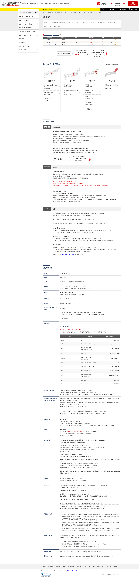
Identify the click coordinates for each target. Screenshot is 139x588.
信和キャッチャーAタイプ (79, 12)
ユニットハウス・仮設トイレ (26, 46)
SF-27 (48, 42)
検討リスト (124, 9)
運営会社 (55, 4)
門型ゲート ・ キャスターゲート (27, 16)
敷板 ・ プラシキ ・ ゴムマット (26, 35)
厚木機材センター (89, 109)
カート (106, 9)
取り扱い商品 (51, 12)
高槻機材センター (48, 93)
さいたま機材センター (90, 103)
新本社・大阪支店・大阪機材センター (50, 86)
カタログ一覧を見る (65, 53)
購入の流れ (40, 4)
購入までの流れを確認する (113, 65)
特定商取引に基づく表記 (68, 254)
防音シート (61, 26)
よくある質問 (134, 9)
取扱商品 (57, 566)
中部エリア (72, 81)
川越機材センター (89, 91)
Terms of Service (75, 570)
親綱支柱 (21, 39)
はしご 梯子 (90, 12)
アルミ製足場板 (102, 23)
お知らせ (50, 566)
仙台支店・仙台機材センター (111, 86)
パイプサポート (111, 23)
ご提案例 (64, 566)
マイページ (114, 9)
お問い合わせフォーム (62, 159)
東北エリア (112, 81)
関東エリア (92, 81)
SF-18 (48, 44)
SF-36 (48, 40)
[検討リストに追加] (102, 39)
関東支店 (89, 97)
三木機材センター (48, 99)
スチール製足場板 (91, 23)
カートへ (113, 40)
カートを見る (56, 35)
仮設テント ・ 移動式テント (26, 20)
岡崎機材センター (69, 86)
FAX (97, 54)
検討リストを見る (48, 35)
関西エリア (51, 81)
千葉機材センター (89, 86)
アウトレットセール (24, 50)
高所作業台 (22, 42)
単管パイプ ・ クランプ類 (25, 28)
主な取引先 (33, 4)
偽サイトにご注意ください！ (52, 9)
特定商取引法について (99, 566)
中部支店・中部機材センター (71, 92)
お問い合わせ (133, 4)
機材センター (25, 4)
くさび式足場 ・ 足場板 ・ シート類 (27, 31)
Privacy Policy (67, 570)
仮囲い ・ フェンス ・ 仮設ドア (26, 24)
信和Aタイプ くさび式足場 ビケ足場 (61, 23)
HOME (44, 12)
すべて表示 (47, 23)
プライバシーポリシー (69, 552)
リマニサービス (47, 4)
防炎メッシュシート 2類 (50, 26)
